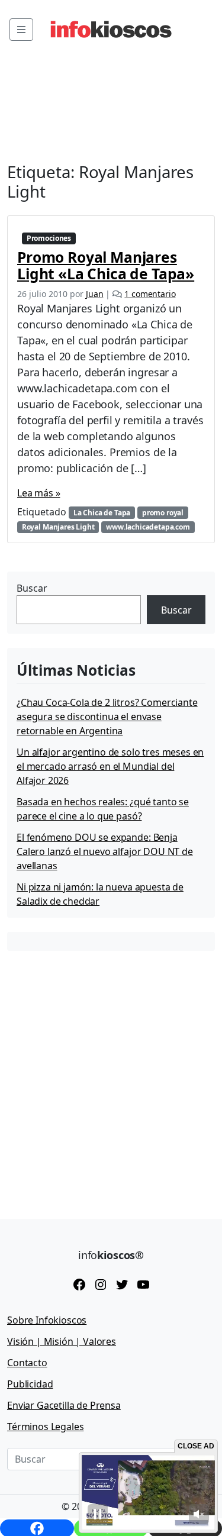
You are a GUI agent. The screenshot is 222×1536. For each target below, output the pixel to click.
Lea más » (38, 492)
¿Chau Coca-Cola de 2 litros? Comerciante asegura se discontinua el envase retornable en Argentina (107, 716)
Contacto (27, 1362)
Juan (94, 293)
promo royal (163, 513)
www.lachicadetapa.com (148, 527)
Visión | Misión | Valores (61, 1341)
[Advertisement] (111, 1076)
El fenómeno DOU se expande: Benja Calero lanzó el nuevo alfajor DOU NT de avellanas (105, 851)
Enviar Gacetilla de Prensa (64, 1405)
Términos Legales (45, 1426)
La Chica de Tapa (101, 513)
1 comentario (149, 293)
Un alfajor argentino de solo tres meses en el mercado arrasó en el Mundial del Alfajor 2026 (110, 766)
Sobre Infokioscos (46, 1320)
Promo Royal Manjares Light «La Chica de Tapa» (105, 265)
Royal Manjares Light (58, 527)
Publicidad (30, 1383)
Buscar (32, 588)
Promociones (49, 238)
